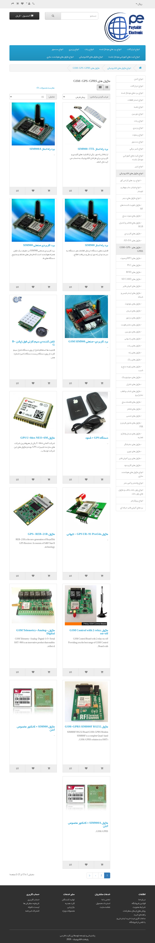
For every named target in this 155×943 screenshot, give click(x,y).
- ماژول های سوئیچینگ (132, 377)
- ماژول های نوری (135, 451)
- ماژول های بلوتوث (134, 303)
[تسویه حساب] (12, 4)
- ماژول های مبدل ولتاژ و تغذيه (132, 435)
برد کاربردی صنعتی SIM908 (39, 245)
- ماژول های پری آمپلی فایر (131, 458)
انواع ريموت (137, 134)
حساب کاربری (33, 899)
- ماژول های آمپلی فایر (133, 286)
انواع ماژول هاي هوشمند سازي (60, 56)
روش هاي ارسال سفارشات (134, 911)
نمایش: (51, 96)
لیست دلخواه (33, 907)
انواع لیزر (139, 166)
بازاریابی (71, 907)
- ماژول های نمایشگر (133, 444)
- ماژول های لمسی (134, 416)
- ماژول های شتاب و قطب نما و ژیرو (131, 393)
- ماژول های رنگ (135, 359)
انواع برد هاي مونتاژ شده (110, 49)
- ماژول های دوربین (134, 331)
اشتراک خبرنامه (32, 911)
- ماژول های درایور (134, 317)
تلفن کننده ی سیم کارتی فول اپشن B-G (33, 343)
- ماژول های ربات (135, 345)
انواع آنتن (138, 79)
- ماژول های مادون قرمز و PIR (131, 425)
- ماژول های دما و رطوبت (132, 324)
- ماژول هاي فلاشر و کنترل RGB (131, 224)
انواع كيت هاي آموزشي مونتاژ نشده (124, 56)
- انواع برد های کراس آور (131, 180)
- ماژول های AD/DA (133, 240)
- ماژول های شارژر (134, 384)
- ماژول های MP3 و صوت (131, 258)
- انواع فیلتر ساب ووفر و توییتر (132, 189)
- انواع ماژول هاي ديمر (132, 198)
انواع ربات (89, 49)
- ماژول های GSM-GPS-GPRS (131, 249)
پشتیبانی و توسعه (87, 935)
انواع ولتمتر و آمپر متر (133, 483)
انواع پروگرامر (137, 500)
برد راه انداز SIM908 (96, 245)
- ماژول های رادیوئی (134, 338)
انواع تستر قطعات (135, 100)
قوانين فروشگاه (139, 903)
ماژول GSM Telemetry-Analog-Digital (35, 631)
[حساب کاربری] (28, 4)
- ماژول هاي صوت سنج (132, 215)
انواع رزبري (74, 49)
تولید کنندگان (68, 899)
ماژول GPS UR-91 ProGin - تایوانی (87, 534)
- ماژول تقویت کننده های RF (131, 207)
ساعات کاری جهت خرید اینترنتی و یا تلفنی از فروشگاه (131, 920)
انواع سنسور (57, 49)
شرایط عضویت (139, 907)
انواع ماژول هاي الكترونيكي (91, 56)
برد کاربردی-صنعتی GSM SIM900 (88, 341)
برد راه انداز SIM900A (42, 149)
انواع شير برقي (136, 148)
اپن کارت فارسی (67, 935)
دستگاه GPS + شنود (96, 438)
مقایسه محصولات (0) (45, 88)
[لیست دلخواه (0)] (22, 4)
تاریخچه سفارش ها (31, 903)
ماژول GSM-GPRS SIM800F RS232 (86, 726)
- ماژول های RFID (134, 272)
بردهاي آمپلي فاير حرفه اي (131, 507)
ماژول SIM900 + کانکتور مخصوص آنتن (36, 728)
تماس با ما (106, 899)
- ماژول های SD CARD (132, 279)
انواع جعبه (138, 107)
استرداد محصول (103, 903)
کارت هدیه (70, 903)
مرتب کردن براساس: (99, 96)
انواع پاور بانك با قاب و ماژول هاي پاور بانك (131, 492)
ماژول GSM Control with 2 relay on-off (89, 631)
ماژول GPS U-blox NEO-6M (37, 438)
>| (89, 875)
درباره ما (142, 899)
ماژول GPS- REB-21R (41, 534)
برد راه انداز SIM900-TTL (93, 149)
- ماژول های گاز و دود (133, 465)
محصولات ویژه (68, 911)
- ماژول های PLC (135, 265)
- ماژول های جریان (134, 310)
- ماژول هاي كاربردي (133, 233)
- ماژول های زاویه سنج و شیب (132, 368)
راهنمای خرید (140, 914)
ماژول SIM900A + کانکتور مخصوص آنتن (88, 824)
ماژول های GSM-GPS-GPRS (86, 68)
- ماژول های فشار (135, 409)
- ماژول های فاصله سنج (132, 402)
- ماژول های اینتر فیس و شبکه (132, 295)
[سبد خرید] (17, 4)
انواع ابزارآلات (133, 49)
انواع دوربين (137, 114)
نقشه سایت (105, 907)
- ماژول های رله (136, 352)
